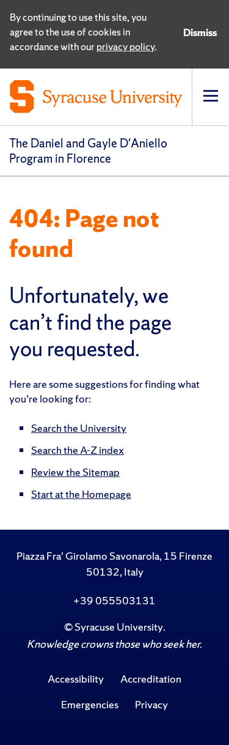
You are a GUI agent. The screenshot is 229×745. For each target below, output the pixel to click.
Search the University (78, 428)
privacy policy (125, 46)
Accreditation (150, 679)
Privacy (151, 704)
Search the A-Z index (77, 450)
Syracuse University (119, 627)
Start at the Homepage (81, 494)
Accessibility (76, 679)
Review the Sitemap (75, 472)
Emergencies (89, 704)
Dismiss (200, 32)
